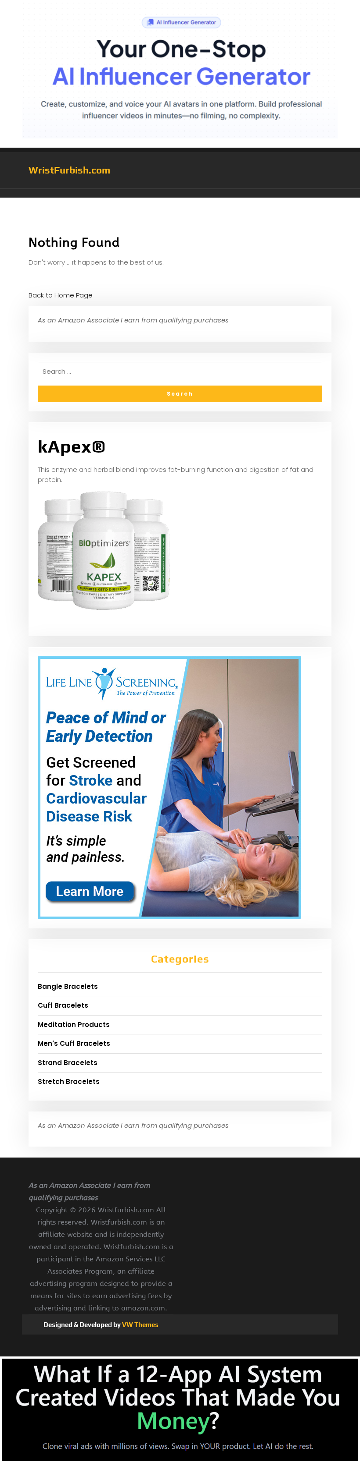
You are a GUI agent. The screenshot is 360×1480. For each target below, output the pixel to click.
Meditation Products (74, 1024)
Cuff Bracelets (63, 1005)
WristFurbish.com (69, 170)
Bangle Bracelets (68, 986)
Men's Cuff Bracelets (74, 1043)
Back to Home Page (61, 295)
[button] (180, 193)
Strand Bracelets (67, 1062)
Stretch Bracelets (69, 1081)
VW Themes (139, 1324)
